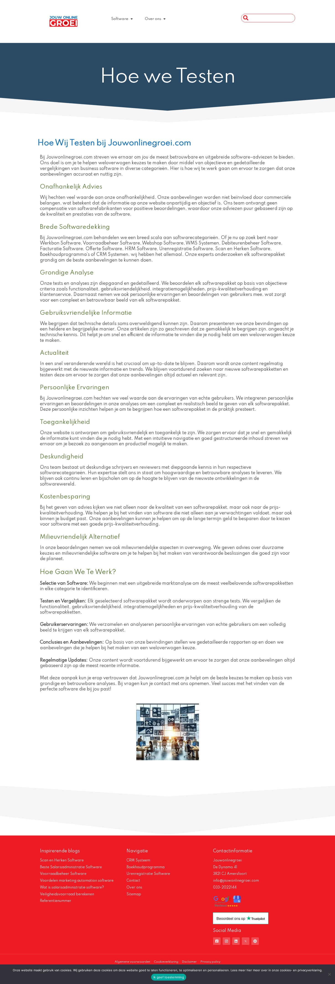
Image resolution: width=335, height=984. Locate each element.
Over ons (153, 19)
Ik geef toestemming (168, 977)
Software (119, 19)
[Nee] (329, 974)
